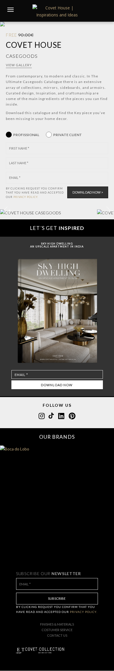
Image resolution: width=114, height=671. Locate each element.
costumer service (57, 630)
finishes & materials (57, 624)
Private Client (67, 135)
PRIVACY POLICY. (25, 197)
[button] (108, 210)
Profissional (26, 135)
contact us (57, 635)
